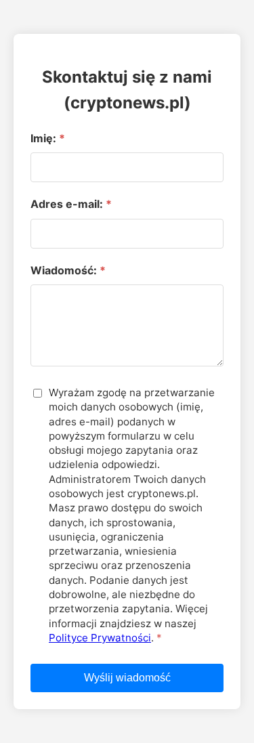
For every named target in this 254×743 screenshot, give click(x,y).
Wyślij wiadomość (127, 677)
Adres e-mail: (66, 204)
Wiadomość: (63, 270)
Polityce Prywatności (100, 637)
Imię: (43, 138)
